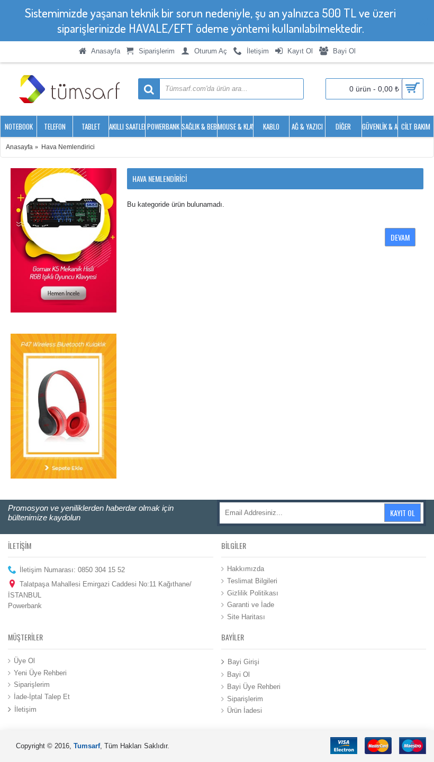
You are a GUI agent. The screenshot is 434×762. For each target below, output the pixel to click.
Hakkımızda (245, 569)
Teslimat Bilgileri (252, 581)
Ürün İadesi (244, 710)
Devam (400, 237)
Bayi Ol (238, 674)
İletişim (25, 709)
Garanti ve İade (250, 605)
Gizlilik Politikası (252, 592)
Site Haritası (246, 616)
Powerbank (25, 606)
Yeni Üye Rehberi (40, 672)
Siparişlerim (32, 684)
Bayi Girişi (243, 662)
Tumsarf (87, 746)
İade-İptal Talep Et (42, 696)
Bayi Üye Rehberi (254, 687)
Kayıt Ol (402, 512)
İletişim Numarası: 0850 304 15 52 (72, 570)
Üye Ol (24, 661)
